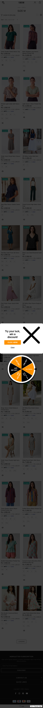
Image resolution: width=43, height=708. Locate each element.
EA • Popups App (36, 706)
